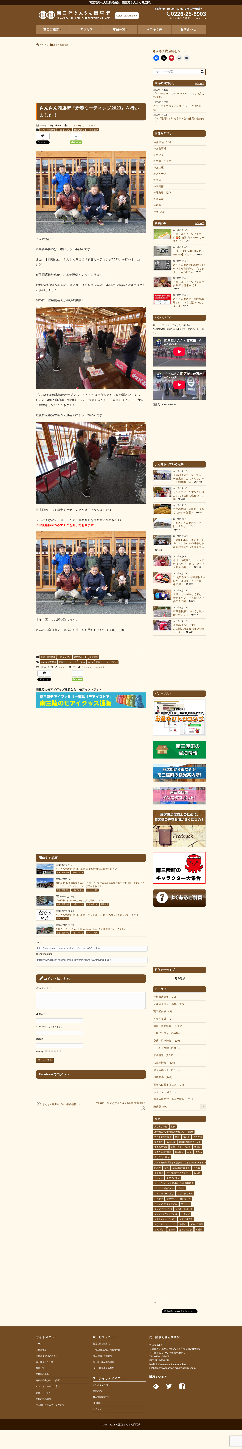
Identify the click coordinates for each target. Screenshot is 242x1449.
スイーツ (161, 173)
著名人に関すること (168, 1084)
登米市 (186, 1137)
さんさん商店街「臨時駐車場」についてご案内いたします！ (188, 302)
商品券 (157, 1167)
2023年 (81, 662)
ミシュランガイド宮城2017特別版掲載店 (173, 1183)
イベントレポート (184, 1209)
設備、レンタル (43, 1392)
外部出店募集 (164, 997)
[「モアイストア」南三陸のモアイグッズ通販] (91, 707)
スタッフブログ (164, 1092)
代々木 (197, 1173)
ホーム (39, 1343)
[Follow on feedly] (155, 1385)
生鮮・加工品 (163, 161)
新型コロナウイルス (180, 1147)
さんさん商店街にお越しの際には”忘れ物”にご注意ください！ (87, 868)
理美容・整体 (163, 192)
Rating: (40, 1051)
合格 (166, 1167)
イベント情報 (92, 890)
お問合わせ (188, 29)
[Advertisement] (91, 74)
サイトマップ (99, 1409)
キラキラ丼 (155, 29)
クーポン (158, 1198)
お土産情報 (163, 1062)
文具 (158, 180)
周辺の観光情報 (43, 1399)
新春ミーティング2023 (106, 662)
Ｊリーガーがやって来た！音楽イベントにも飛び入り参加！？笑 (188, 598)
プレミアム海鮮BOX (164, 1188)
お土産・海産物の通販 (103, 1362)
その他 (160, 211)
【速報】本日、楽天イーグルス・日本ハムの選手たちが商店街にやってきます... (188, 543)
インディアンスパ (163, 1209)
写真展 (196, 1167)
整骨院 (197, 1147)
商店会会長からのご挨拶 (48, 1380)
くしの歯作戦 (186, 1219)
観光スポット (80, 130)
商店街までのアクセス (47, 1356)
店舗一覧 (40, 1368)
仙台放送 (158, 1178)
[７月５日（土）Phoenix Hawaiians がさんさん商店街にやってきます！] (45, 932)
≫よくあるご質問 (180, 18)
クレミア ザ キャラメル (165, 1204)
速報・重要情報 (48, 130)
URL (41, 1039)
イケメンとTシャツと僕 (165, 1214)
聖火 (173, 1126)
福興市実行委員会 (162, 1137)
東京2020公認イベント (190, 1142)
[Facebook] (182, 1385)
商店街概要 (41, 1350)
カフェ (160, 155)
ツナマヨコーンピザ (164, 1193)
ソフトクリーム (185, 1193)
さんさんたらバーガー (165, 1219)
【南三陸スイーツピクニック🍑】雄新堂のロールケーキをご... (189, 238)
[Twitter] (169, 1385)
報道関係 (93, 130)
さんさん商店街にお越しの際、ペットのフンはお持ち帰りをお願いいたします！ (97, 915)
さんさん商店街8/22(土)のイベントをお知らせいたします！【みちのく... (189, 268)
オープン (185, 1204)
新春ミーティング (67, 662)
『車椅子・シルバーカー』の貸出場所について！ (81, 900)
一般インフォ (64, 130)
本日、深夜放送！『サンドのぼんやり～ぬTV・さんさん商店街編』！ (189, 564)
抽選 (189, 1152)
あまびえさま (185, 1229)
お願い (183, 1224)
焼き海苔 (158, 1142)
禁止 (177, 1137)
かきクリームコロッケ (165, 1224)
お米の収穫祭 (196, 1224)
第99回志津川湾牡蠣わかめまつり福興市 (173, 1132)
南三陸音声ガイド (181, 1167)
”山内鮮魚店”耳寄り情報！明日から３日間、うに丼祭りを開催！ (189, 581)
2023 (90, 662)
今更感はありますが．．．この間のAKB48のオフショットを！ (188, 629)
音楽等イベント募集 (168, 1004)
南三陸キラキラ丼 (44, 1362)
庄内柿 (198, 1152)
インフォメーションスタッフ (81, 125)
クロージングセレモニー (179, 1198)
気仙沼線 (171, 1142)
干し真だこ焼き (161, 1157)
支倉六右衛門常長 (162, 1152)
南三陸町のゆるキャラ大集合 (50, 1405)
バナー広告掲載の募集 (103, 1368)
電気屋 (160, 199)
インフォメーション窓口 (48, 1386)
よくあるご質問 (100, 1384)
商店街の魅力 (42, 1374)
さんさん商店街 (48, 662)
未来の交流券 (160, 1147)
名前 (41, 1014)
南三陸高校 (162, 1011)
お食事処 (161, 148)
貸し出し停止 (160, 1126)
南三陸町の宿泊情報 (102, 1356)
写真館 (160, 186)
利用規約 (97, 1403)
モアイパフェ (173, 1178)
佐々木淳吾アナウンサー (178, 1173)
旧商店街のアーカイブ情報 (172, 1099)
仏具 (158, 205)
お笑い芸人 (159, 1229)
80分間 (199, 1229)
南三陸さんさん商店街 (128, 1424)
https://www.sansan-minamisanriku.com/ (174, 1368)
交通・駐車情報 (166, 1040)
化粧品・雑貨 (163, 142)
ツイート (157, 1302)
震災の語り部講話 (101, 1343)
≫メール (201, 18)
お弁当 (172, 1229)
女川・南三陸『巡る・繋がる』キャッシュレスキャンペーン (183, 1162)
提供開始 (179, 1152)
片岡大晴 (197, 1137)
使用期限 (158, 1173)
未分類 (160, 1106)
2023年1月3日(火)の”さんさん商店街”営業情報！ (121, 1103)
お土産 (160, 167)
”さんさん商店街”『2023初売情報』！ (61, 1104)
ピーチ (181, 1188)
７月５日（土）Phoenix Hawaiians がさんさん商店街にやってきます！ (92, 929)
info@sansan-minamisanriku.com (172, 1364)
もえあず (185, 1214)
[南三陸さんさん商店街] (74, 16)
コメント (62, 667)
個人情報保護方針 (101, 1397)
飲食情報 (163, 1055)
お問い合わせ (99, 1391)
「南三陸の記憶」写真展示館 (106, 1350)
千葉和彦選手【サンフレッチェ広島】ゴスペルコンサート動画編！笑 (188, 479)
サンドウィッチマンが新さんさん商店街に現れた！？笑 (188, 496)
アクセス (86, 29)
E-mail (42, 1026)
